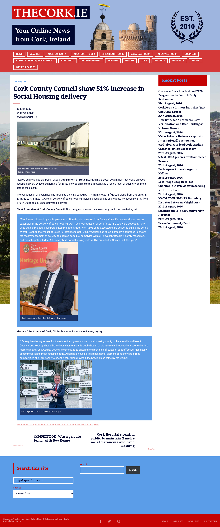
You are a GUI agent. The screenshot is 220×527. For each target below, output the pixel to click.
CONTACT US (210, 521)
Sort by (17, 488)
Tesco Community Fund (174, 223)
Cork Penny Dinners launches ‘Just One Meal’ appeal (181, 109)
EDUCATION (67, 60)
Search (83, 464)
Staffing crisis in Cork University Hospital (181, 213)
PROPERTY (178, 60)
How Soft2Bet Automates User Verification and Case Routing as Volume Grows (180, 124)
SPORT (195, 60)
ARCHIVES (178, 521)
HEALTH (129, 60)
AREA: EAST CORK (140, 54)
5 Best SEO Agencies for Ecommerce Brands (182, 159)
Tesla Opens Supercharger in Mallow (177, 171)
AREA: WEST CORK (167, 54)
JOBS (144, 60)
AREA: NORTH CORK (44, 424)
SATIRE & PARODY (25, 67)
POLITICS (159, 60)
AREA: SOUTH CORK (64, 424)
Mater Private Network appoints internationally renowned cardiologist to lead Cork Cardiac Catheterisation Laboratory (180, 143)
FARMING (113, 60)
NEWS (96, 424)
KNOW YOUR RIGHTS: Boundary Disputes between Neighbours (179, 200)
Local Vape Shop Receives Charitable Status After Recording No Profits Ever (181, 186)
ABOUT (165, 521)
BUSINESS (190, 54)
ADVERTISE (193, 521)
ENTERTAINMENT (90, 60)
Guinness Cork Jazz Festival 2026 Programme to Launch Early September (180, 95)
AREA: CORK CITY (57, 54)
